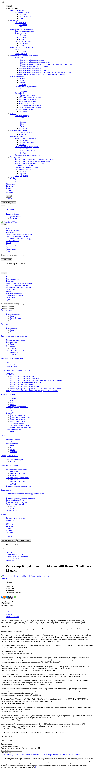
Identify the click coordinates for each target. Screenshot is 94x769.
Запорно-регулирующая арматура (23, 29)
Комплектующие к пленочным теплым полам (32, 161)
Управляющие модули (23, 132)
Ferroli (17, 50)
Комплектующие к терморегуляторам (29, 163)
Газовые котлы (20, 78)
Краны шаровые (21, 33)
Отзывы (9, 198)
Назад (8, 6)
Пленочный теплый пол (24, 165)
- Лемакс (22, 85)
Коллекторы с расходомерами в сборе (24, 386)
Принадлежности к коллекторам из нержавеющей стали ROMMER (41, 74)
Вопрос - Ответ (12, 617)
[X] (9, 597)
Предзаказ (5, 603)
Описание (9, 611)
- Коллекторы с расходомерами (31, 68)
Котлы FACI (19, 93)
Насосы (13, 114)
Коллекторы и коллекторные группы (24, 56)
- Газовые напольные (27, 95)
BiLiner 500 (10, 560)
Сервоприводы (20, 37)
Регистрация (15, 218)
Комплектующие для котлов (26, 87)
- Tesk (21, 118)
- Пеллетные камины (27, 99)
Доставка (9, 186)
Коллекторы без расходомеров (22, 376)
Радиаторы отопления (18, 136)
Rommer (13, 316)
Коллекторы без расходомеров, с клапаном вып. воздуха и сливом (36, 380)
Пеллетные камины (17, 419)
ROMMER (19, 58)
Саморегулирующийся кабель (26, 167)
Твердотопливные (17, 423)
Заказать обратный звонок (16, 264)
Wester (12, 450)
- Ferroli (22, 83)
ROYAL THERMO (17, 474)
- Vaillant (22, 134)
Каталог (7, 308)
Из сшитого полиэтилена (24, 180)
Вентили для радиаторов (24, 31)
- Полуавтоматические (28, 101)
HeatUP (13, 506)
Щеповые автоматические (20, 427)
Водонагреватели (17, 10)
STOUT (13, 348)
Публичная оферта (45, 755)
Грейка (12, 508)
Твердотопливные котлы (24, 109)
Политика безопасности (28, 755)
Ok (36, 767)
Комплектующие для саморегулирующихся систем (34, 159)
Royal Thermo (15, 318)
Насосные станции (22, 116)
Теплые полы (15, 157)
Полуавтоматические (18, 421)
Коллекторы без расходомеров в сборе (25, 378)
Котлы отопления (17, 76)
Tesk (12, 441)
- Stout (21, 19)
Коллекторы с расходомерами (21, 384)
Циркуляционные (22, 120)
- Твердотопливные (27, 103)
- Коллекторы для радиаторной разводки (35, 66)
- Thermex (23, 91)
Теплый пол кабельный (24, 169)
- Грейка (22, 174)
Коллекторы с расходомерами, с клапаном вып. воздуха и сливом (35, 389)
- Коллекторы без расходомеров (31, 60)
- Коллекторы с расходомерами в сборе (34, 70)
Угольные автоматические (20, 425)
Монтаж (9, 190)
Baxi (12, 400)
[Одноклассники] (4, 597)
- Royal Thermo (25, 16)
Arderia (13, 364)
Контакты (9, 192)
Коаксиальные (20, 23)
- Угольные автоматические (30, 105)
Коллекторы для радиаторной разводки (25, 382)
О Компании (10, 184)
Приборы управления (18, 130)
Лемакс (13, 405)
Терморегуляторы (21, 176)
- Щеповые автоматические (30, 107)
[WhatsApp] (15, 597)
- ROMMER (24, 43)
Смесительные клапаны (24, 41)
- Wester (22, 126)
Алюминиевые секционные (25, 138)
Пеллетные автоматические (21, 417)
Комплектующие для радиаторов (27, 155)
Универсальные (21, 54)
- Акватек (23, 128)
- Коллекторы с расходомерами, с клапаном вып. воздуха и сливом (45, 72)
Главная (9, 552)
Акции (77, 755)
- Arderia (22, 52)
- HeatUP (22, 171)
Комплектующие (21, 182)
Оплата (8, 188)
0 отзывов (9, 584)
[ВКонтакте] (2, 597)
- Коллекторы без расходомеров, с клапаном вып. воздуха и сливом (45, 64)
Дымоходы (14, 21)
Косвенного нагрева (22, 12)
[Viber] (12, 597)
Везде (8, 228)
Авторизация (15, 216)
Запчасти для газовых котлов (21, 47)
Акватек (13, 452)
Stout (12, 320)
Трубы (12, 178)
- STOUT (22, 39)
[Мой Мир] (7, 597)
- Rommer (23, 14)
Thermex (13, 411)
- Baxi (21, 81)
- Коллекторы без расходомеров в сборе (34, 62)
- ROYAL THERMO (27, 143)
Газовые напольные (18, 415)
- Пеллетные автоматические (30, 97)
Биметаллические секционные (27, 147)
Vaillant (13, 462)
